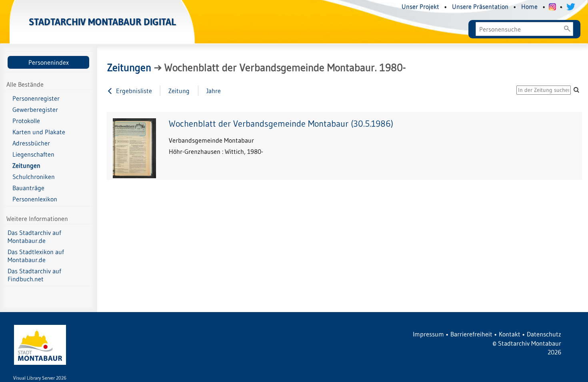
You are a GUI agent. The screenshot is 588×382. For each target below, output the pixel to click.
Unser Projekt (420, 6)
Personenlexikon (34, 199)
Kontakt (509, 334)
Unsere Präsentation (480, 6)
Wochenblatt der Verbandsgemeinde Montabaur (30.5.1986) (281, 123)
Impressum (428, 334)
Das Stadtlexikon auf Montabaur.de (36, 256)
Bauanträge (28, 188)
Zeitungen (26, 165)
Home (529, 6)
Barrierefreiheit (471, 334)
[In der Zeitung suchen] (576, 90)
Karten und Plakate (38, 132)
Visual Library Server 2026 (39, 378)
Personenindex (48, 62)
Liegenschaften (33, 154)
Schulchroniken (33, 177)
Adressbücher (31, 143)
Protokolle (26, 121)
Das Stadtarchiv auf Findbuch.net (34, 275)
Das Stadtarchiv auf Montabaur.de (34, 237)
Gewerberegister (35, 109)
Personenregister (36, 98)
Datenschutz (544, 334)
